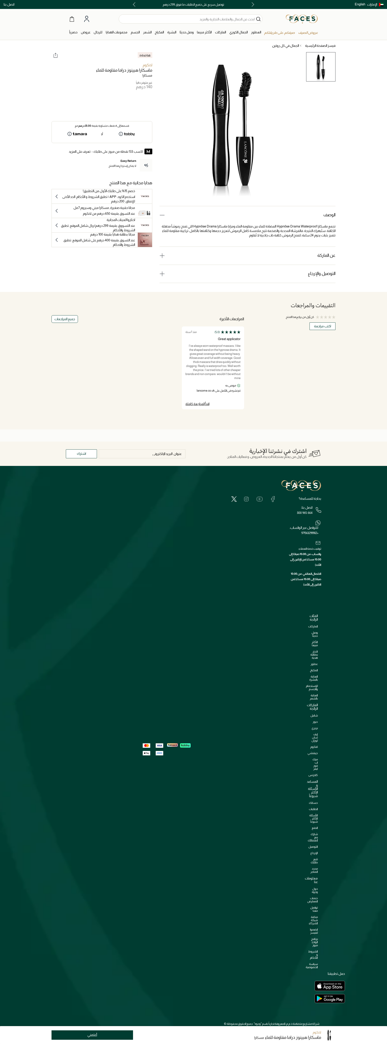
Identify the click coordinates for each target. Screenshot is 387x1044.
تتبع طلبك (314, 860)
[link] (220, 32)
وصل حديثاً (315, 634)
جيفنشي (312, 753)
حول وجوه (315, 890)
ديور (315, 721)
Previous (252, 4)
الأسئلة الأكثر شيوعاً (313, 818)
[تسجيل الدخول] (86, 19)
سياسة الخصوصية (312, 965)
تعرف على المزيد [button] (79, 151)
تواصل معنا (314, 909)
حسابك (313, 802)
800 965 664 (304, 512)
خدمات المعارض (312, 899)
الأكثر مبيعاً (315, 643)
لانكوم (147, 65)
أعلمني (92, 1035)
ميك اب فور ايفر (315, 764)
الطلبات (313, 809)
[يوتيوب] (259, 499)
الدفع (315, 828)
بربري (315, 728)
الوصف (329, 214)
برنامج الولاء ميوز (314, 942)
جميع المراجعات (64, 319)
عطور (314, 664)
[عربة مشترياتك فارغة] (72, 18)
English (360, 4)
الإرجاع (314, 853)
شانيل (314, 715)
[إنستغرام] (246, 499)
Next (135, 4)
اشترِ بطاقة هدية (314, 654)
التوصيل (313, 846)
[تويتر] (234, 499)
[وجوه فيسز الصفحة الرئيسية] (302, 18)
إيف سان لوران (315, 737)
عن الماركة (326, 255)
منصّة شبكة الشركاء (313, 920)
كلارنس (313, 775)
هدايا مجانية (145, 55)
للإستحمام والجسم (312, 687)
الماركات (313, 626)
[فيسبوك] (272, 499)
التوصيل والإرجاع (321, 273)
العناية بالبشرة (313, 678)
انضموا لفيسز (314, 931)
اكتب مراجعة (322, 326)
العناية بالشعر (314, 697)
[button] (375, 4)
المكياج (314, 670)
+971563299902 (309, 533)
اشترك (81, 453)
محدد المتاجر (314, 870)
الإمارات (372, 4)
